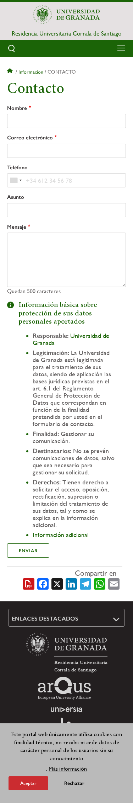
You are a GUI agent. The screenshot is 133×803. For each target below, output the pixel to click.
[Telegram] (85, 583)
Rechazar (74, 783)
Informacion (30, 72)
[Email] (114, 583)
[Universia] (67, 709)
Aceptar (28, 783)
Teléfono (17, 167)
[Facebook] (43, 583)
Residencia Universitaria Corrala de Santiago (66, 33)
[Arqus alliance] (64, 688)
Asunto (15, 197)
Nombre (17, 108)
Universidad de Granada (71, 339)
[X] (57, 583)
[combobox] (15, 180)
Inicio (10, 71)
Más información (68, 768)
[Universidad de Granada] (67, 14)
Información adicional (61, 534)
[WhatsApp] (99, 583)
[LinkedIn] (71, 583)
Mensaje (16, 227)
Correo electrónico (30, 137)
